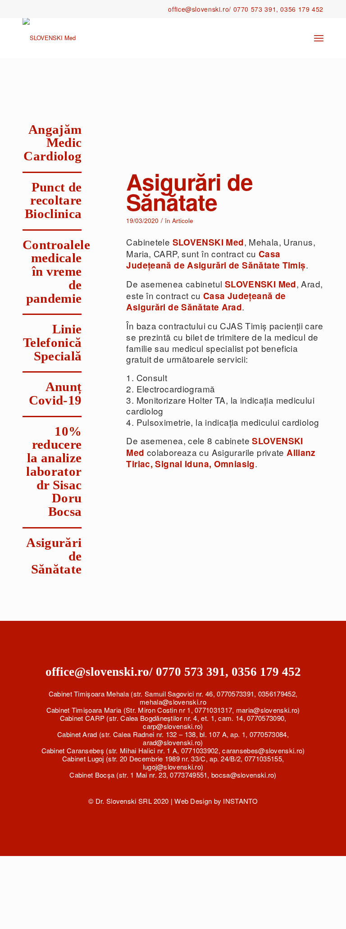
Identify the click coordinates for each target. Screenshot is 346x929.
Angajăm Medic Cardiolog (52, 143)
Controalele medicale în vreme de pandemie (56, 271)
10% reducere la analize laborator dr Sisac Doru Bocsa (54, 471)
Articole (182, 220)
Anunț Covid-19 (55, 393)
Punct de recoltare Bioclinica (53, 200)
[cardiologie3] (224, 118)
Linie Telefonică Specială (52, 342)
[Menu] (318, 38)
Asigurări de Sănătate (189, 191)
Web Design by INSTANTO (216, 801)
